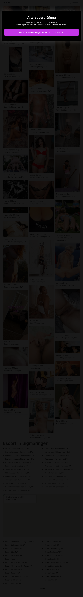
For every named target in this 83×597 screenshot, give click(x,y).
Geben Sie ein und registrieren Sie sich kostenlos (41, 32)
